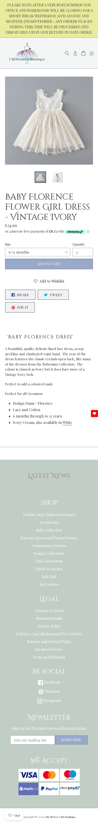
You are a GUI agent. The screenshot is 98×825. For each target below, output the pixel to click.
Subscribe (71, 740)
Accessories (49, 522)
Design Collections (49, 553)
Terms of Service (49, 649)
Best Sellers (49, 584)
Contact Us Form (49, 610)
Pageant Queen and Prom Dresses (49, 537)
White (67, 422)
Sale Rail (49, 576)
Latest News (49, 476)
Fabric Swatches (49, 568)
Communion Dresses (49, 545)
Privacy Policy (49, 626)
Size (8, 244)
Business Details (49, 618)
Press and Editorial (49, 657)
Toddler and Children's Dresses (49, 514)
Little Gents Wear (49, 561)
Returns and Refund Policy (49, 641)
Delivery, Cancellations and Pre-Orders (49, 633)
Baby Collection (49, 530)
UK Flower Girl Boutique (61, 817)
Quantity (78, 244)
